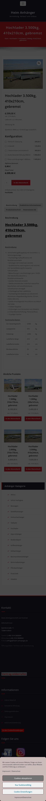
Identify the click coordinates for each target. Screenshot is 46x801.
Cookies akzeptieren (23, 778)
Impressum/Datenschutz (23, 797)
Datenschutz (16, 771)
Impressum (6, 771)
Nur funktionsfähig (23, 785)
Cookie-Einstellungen (23, 791)
